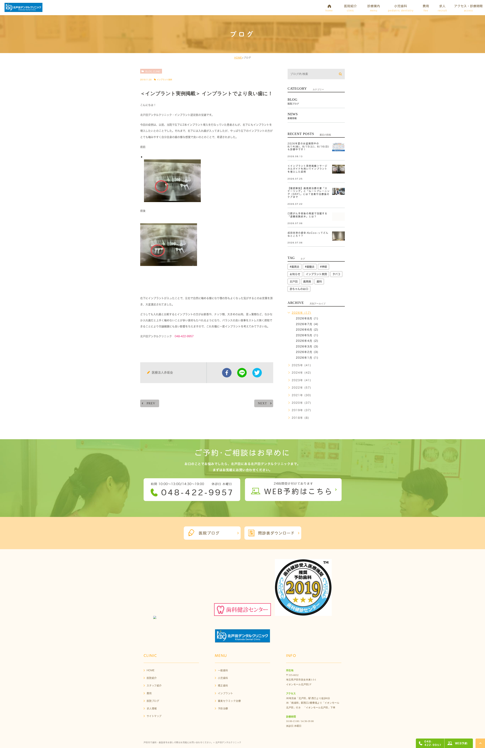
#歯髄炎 (309, 266)
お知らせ (295, 274)
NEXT (262, 403)
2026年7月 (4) (307, 324)
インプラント (225, 693)
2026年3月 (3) (307, 346)
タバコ (336, 274)
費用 (149, 693)
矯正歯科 (223, 685)
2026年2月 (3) (307, 352)
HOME (238, 57)
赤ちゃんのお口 (299, 289)
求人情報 (152, 708)
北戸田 (294, 281)
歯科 (319, 281)
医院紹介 (152, 678)
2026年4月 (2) (307, 341)
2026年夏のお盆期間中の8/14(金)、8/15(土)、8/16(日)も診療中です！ (308, 146)
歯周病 (307, 281)
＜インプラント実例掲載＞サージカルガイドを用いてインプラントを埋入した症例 (307, 169)
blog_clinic (153, 71)
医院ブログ (153, 701)
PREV (151, 403)
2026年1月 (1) (307, 357)
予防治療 (223, 708)
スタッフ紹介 (154, 685)
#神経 (323, 266)
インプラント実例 (164, 80)
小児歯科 (223, 678)
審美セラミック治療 (229, 701)
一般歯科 (223, 670)
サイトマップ (154, 716)
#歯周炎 (294, 266)
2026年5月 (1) (307, 335)
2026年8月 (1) (307, 318)
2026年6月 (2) (307, 329)
